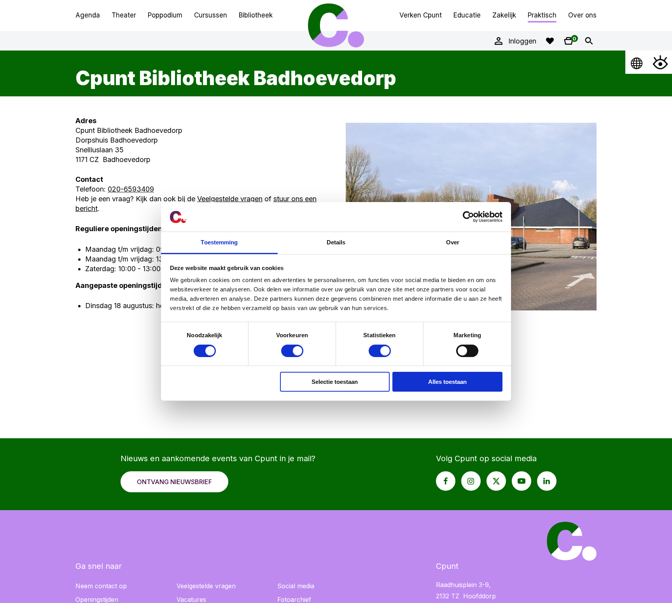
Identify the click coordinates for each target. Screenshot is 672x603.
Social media (295, 586)
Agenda (87, 15)
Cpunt (336, 25)
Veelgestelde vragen (229, 199)
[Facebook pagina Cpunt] (445, 481)
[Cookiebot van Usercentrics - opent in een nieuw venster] (468, 217)
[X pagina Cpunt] (496, 481)
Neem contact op (101, 586)
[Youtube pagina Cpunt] (521, 481)
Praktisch (542, 15)
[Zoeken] (589, 41)
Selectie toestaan (335, 382)
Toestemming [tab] (219, 242)
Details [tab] (336, 242)
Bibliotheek (256, 15)
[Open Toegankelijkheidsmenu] (660, 62)
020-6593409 (131, 189)
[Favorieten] (550, 41)
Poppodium (165, 15)
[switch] (292, 351)
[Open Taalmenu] (637, 62)
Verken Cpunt (420, 15)
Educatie (467, 15)
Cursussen (210, 15)
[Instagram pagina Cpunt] (471, 481)
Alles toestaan (447, 382)
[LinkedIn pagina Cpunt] (546, 481)
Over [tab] (452, 242)
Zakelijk (504, 15)
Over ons (582, 15)
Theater (124, 15)
